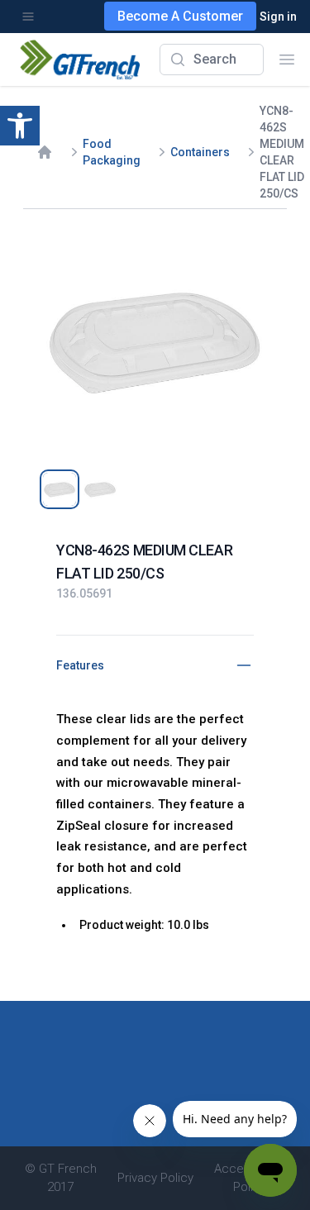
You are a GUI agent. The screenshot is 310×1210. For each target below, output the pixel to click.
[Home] (44, 152)
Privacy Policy (155, 1177)
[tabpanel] (155, 341)
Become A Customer (180, 16)
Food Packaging (112, 152)
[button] (20, 125)
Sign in (278, 16)
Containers (200, 152)
